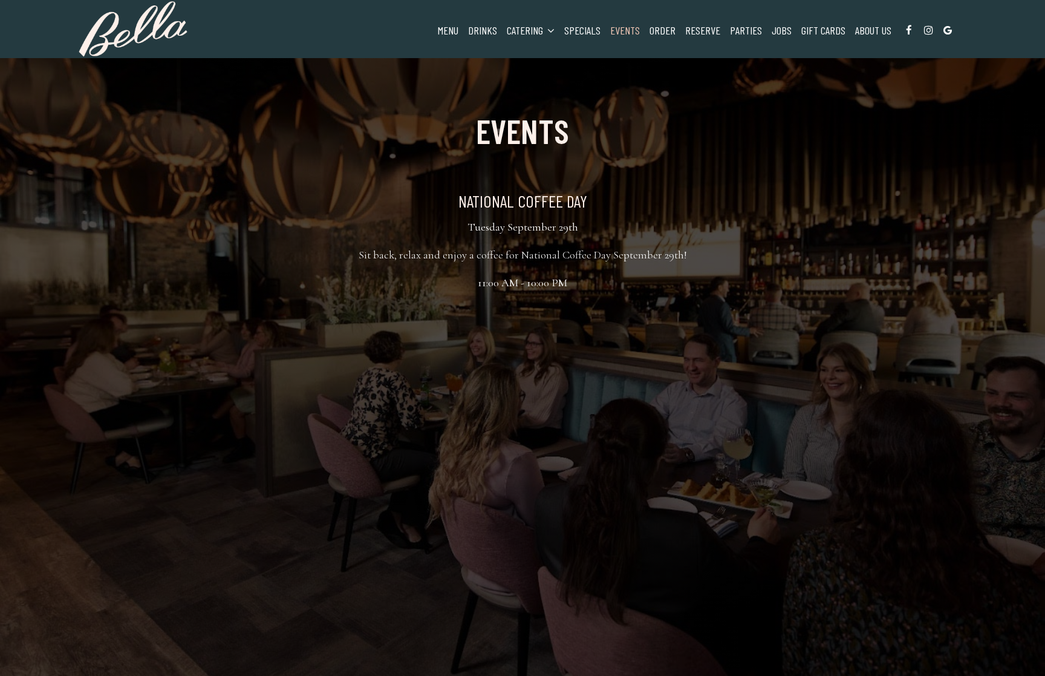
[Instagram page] (928, 30)
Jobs (782, 30)
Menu (448, 30)
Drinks (482, 30)
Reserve (702, 30)
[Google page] (947, 30)
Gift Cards (823, 30)
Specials (582, 30)
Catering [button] (526, 30)
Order (662, 30)
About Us (873, 30)
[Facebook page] (909, 30)
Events (625, 30)
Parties (746, 30)
